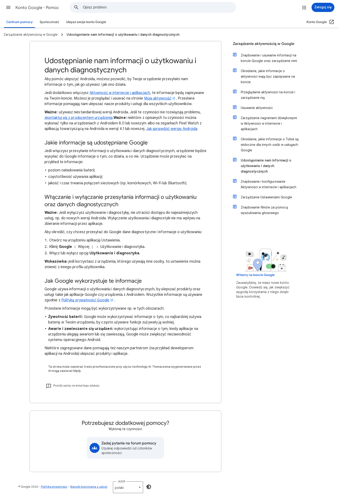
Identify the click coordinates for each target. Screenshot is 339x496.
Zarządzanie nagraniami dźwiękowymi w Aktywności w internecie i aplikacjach (269, 123)
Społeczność (49, 22)
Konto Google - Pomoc (37, 7)
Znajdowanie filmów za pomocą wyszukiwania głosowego (264, 210)
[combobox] (159, 7)
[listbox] (128, 487)
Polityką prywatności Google (85, 300)
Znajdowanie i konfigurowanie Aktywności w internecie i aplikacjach (268, 184)
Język (121, 481)
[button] (8, 7)
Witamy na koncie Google (255, 275)
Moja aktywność (157, 98)
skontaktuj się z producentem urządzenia (79, 117)
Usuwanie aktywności (257, 108)
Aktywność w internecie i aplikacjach (119, 93)
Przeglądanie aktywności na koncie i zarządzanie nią (268, 95)
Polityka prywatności (54, 486)
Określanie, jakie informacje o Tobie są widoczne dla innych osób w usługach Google (270, 144)
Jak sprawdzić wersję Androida (171, 128)
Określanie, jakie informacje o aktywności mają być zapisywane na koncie (268, 76)
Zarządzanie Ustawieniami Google (266, 197)
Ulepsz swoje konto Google (86, 22)
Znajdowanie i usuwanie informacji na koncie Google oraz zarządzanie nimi (269, 58)
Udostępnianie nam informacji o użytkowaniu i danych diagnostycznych (266, 165)
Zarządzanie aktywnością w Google (263, 43)
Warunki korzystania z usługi (88, 486)
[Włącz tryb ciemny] (148, 486)
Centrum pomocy (19, 22)
